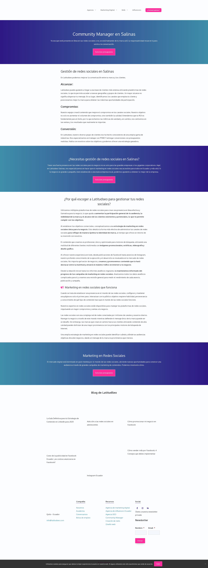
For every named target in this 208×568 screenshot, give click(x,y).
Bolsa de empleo (83, 518)
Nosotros (80, 508)
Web (123, 10)
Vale (158, 564)
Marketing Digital (108, 10)
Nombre (139, 528)
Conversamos (82, 514)
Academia (80, 511)
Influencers (136, 10)
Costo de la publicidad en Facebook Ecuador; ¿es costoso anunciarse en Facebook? (61, 459)
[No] (205, 564)
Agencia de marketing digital (118, 508)
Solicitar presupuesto (104, 52)
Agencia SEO (111, 514)
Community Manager (114, 518)
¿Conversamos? (153, 10)
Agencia (90, 10)
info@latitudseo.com (55, 520)
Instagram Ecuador (95, 475)
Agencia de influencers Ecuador (118, 511)
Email (151, 528)
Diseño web (110, 524)
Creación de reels (113, 521)
